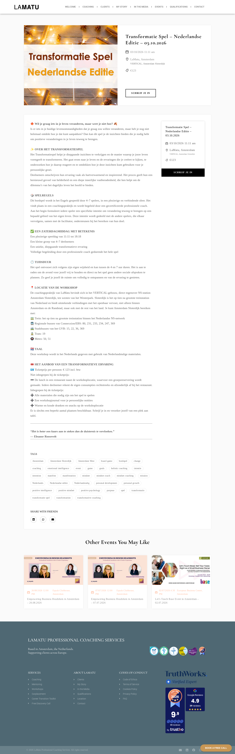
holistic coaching (119, 468)
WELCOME (70, 6)
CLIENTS (105, 6)
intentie (137, 468)
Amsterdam (37, 461)
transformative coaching (89, 498)
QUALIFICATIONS (179, 6)
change (137, 461)
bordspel (123, 461)
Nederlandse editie (59, 483)
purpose (110, 490)
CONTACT (199, 6)
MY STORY (121, 6)
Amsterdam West (86, 461)
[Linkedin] (187, 750)
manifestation (69, 476)
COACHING (88, 6)
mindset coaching (125, 476)
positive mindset (66, 490)
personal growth (131, 483)
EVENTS (159, 6)
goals (101, 468)
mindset (86, 476)
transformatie (138, 490)
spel (123, 490)
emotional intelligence (58, 468)
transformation (63, 498)
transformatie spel (41, 498)
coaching (36, 468)
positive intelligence (42, 490)
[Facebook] (193, 750)
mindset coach (103, 476)
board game (106, 461)
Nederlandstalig (81, 483)
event (78, 468)
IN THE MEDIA (141, 6)
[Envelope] (180, 750)
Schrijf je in (140, 93)
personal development (106, 483)
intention (36, 476)
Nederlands (37, 483)
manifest (52, 476)
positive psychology (90, 490)
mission (144, 476)
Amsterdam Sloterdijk (60, 461)
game (90, 468)
